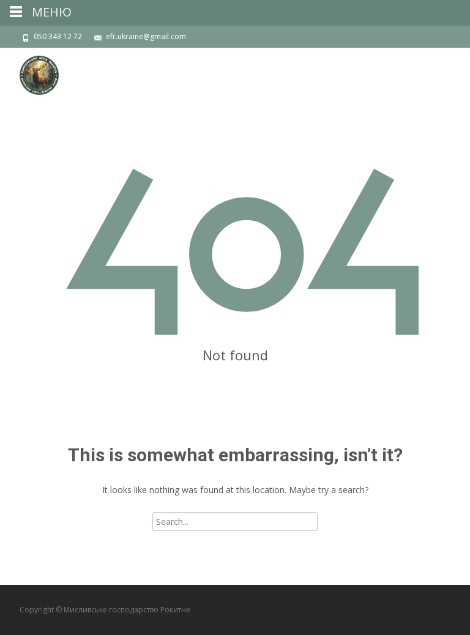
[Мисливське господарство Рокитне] (29, 72)
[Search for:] (235, 521)
